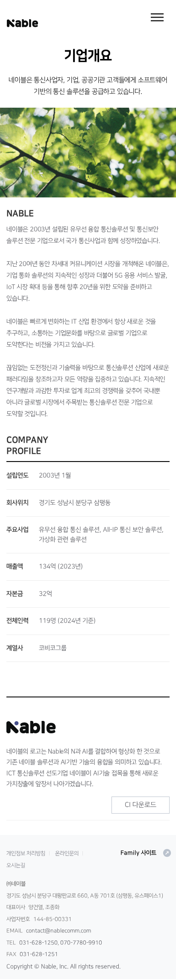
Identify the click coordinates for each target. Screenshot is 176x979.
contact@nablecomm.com (58, 931)
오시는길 (15, 865)
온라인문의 (67, 853)
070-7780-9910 (81, 943)
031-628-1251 (39, 954)
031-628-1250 (38, 943)
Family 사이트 (146, 853)
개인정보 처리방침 (25, 853)
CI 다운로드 (140, 804)
